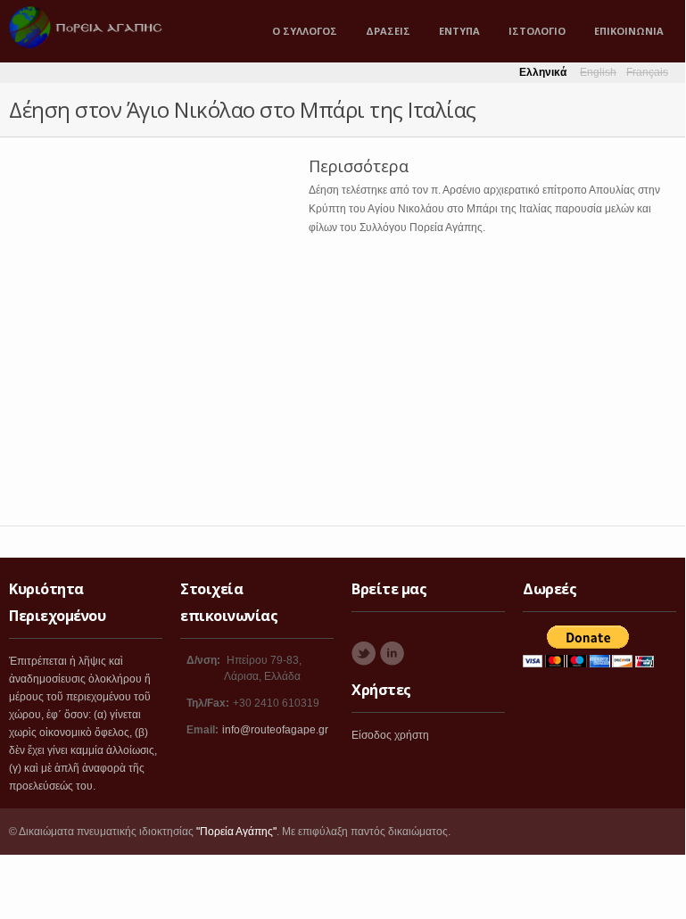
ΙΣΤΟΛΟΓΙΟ (537, 30)
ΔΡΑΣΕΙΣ (388, 30)
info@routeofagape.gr (275, 730)
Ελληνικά (542, 72)
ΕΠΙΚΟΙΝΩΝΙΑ (629, 30)
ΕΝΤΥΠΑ (459, 30)
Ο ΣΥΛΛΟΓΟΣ (304, 30)
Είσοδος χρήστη (390, 735)
